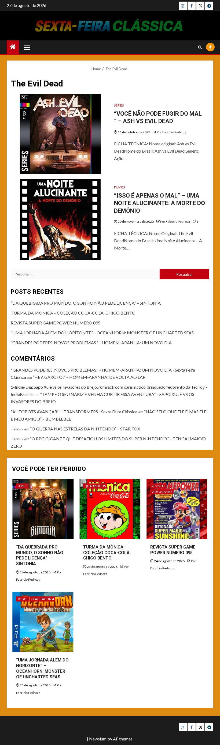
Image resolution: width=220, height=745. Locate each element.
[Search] (200, 47)
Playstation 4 (42, 599)
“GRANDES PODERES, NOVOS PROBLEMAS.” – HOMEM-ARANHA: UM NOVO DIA (91, 342)
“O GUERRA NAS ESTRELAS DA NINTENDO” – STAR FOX (85, 428)
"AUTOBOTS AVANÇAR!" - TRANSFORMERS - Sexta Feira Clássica (74, 411)
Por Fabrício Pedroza (171, 132)
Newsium (98, 738)
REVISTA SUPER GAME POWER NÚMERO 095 (55, 322)
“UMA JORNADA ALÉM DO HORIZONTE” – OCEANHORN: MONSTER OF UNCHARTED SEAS (102, 332)
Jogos (22, 599)
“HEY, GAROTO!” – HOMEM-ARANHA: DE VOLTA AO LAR (89, 377)
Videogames (162, 492)
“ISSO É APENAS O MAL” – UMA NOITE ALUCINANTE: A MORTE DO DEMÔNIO (159, 203)
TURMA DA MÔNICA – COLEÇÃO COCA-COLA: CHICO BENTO (73, 312)
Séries (119, 105)
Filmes (119, 187)
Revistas (158, 486)
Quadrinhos (95, 486)
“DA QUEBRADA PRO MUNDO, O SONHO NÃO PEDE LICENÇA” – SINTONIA (86, 302)
